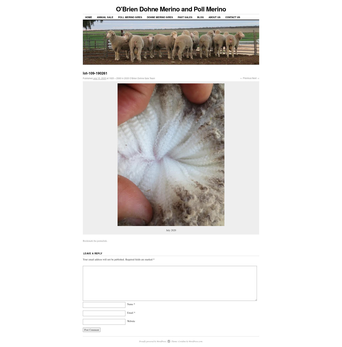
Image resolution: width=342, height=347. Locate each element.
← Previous (246, 77)
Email (131, 312)
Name (131, 304)
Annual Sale (105, 17)
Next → (255, 77)
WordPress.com (195, 341)
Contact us (232, 17)
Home (88, 17)
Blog (200, 17)
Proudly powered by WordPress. (153, 341)
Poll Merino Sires (130, 17)
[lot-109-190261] (171, 154)
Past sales (185, 17)
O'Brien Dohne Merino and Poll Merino (171, 8)
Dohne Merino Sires (160, 17)
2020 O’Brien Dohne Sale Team (139, 78)
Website (131, 321)
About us (215, 17)
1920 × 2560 (115, 78)
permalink (102, 240)
